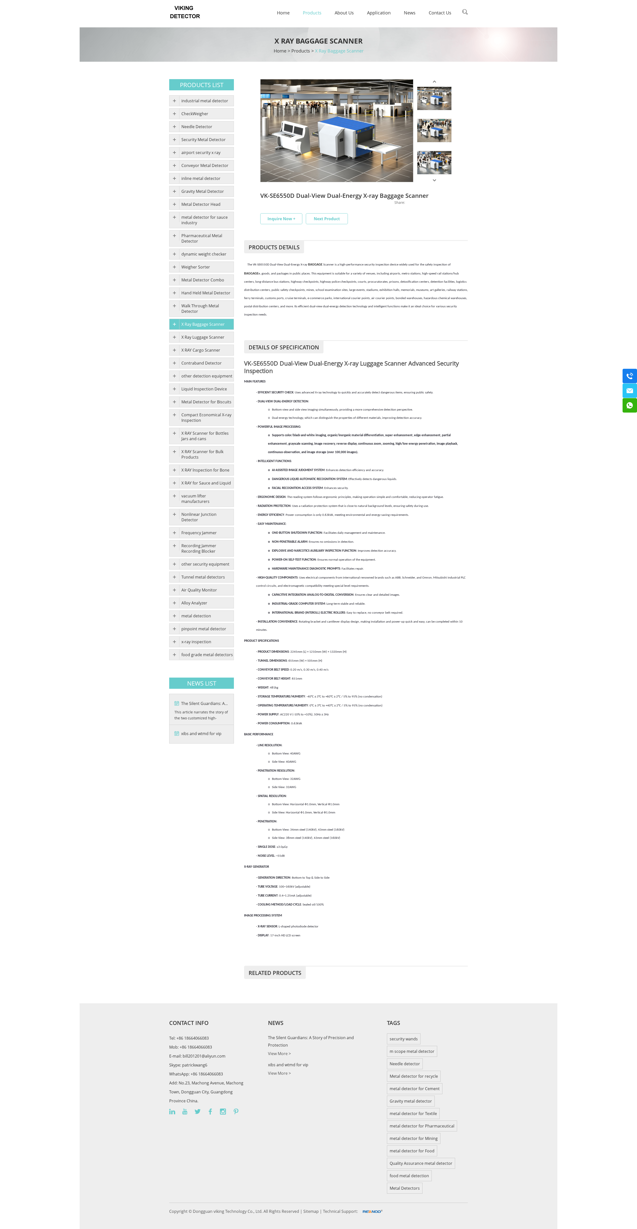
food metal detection (409, 1175)
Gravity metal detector (411, 1101)
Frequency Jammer (199, 532)
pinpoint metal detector (203, 629)
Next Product (327, 218)
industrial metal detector (204, 101)
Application (379, 13)
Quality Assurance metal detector (421, 1163)
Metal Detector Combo (202, 280)
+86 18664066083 (206, 1074)
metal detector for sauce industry (204, 219)
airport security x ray (200, 152)
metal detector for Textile (413, 1113)
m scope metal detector (412, 1051)
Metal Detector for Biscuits (206, 402)
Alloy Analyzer (194, 603)
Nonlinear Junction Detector (198, 517)
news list (201, 683)
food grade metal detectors (207, 654)
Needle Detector (196, 126)
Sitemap (311, 1211)
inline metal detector (200, 178)
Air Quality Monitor (199, 590)
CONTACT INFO (189, 1022)
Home (283, 13)
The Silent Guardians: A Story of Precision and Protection (204, 703)
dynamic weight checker (203, 254)
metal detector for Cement (415, 1088)
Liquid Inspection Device (204, 389)
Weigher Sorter (195, 267)
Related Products (275, 972)
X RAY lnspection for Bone (205, 470)
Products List (201, 85)
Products (312, 13)
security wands (404, 1039)
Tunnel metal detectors (203, 577)
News (410, 13)
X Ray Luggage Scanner (202, 337)
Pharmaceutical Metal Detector (201, 238)
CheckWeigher (194, 113)
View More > (279, 1053)
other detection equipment (206, 376)
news (275, 1022)
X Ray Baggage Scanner (339, 51)
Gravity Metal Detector (202, 191)
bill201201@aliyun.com (204, 1056)
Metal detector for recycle (414, 1076)
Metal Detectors (405, 1188)
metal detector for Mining (414, 1138)
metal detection (196, 616)
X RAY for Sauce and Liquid (206, 483)
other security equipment (205, 564)
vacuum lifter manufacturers (195, 498)
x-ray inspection (196, 641)
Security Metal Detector (203, 139)
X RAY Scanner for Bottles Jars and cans (205, 435)
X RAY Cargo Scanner (200, 350)
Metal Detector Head (200, 204)
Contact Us (440, 13)
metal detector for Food (412, 1151)
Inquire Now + (281, 218)
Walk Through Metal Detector (200, 308)
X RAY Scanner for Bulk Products (202, 454)
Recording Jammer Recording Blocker (198, 548)
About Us (344, 13)
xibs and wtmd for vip (200, 733)
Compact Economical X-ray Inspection (206, 417)
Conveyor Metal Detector (204, 165)
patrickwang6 (194, 1065)
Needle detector (405, 1064)
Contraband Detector (201, 363)
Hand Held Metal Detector (205, 293)
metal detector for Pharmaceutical (422, 1126)
